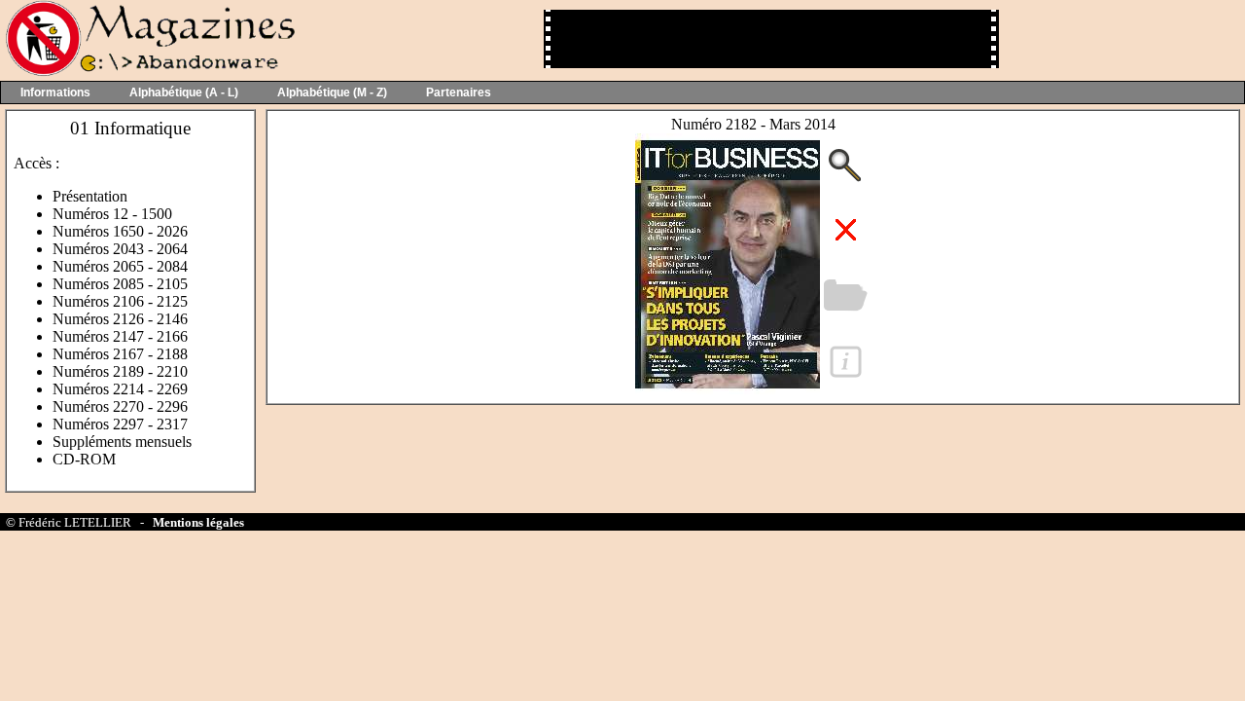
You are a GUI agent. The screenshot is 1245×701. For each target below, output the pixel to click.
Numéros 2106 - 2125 (120, 301)
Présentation (90, 196)
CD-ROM (84, 459)
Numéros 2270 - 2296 (120, 406)
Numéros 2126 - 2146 (120, 319)
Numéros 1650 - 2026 (120, 231)
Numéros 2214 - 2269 (120, 389)
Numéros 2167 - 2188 (120, 354)
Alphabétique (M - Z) (332, 92)
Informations (55, 92)
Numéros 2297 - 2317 (120, 424)
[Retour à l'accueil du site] (148, 71)
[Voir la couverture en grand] (727, 389)
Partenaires (458, 92)
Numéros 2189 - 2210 (120, 371)
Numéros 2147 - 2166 (120, 336)
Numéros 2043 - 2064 (120, 248)
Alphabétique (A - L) (183, 92)
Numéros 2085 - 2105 (120, 284)
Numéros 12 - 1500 (112, 213)
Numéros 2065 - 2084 (120, 266)
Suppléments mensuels (122, 441)
